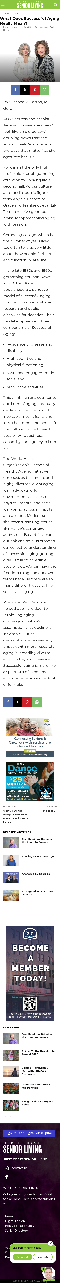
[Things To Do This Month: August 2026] (11, 1055)
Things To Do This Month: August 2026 (38, 1053)
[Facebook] (15, 90)
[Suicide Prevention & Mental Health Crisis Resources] (11, 1071)
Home (6, 27)
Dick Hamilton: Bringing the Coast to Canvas (37, 840)
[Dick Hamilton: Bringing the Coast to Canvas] (11, 842)
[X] (25, 90)
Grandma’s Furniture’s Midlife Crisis (36, 1086)
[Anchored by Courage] (11, 877)
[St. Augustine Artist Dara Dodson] (11, 895)
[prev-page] (5, 1116)
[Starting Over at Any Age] (11, 860)
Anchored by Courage (36, 873)
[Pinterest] (35, 90)
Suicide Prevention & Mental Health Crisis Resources (35, 1070)
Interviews (16, 27)
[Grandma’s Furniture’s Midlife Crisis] (11, 1088)
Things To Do (50, 811)
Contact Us (19, 1168)
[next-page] (10, 1116)
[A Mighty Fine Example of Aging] (11, 1105)
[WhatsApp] (44, 90)
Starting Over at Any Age (38, 856)
